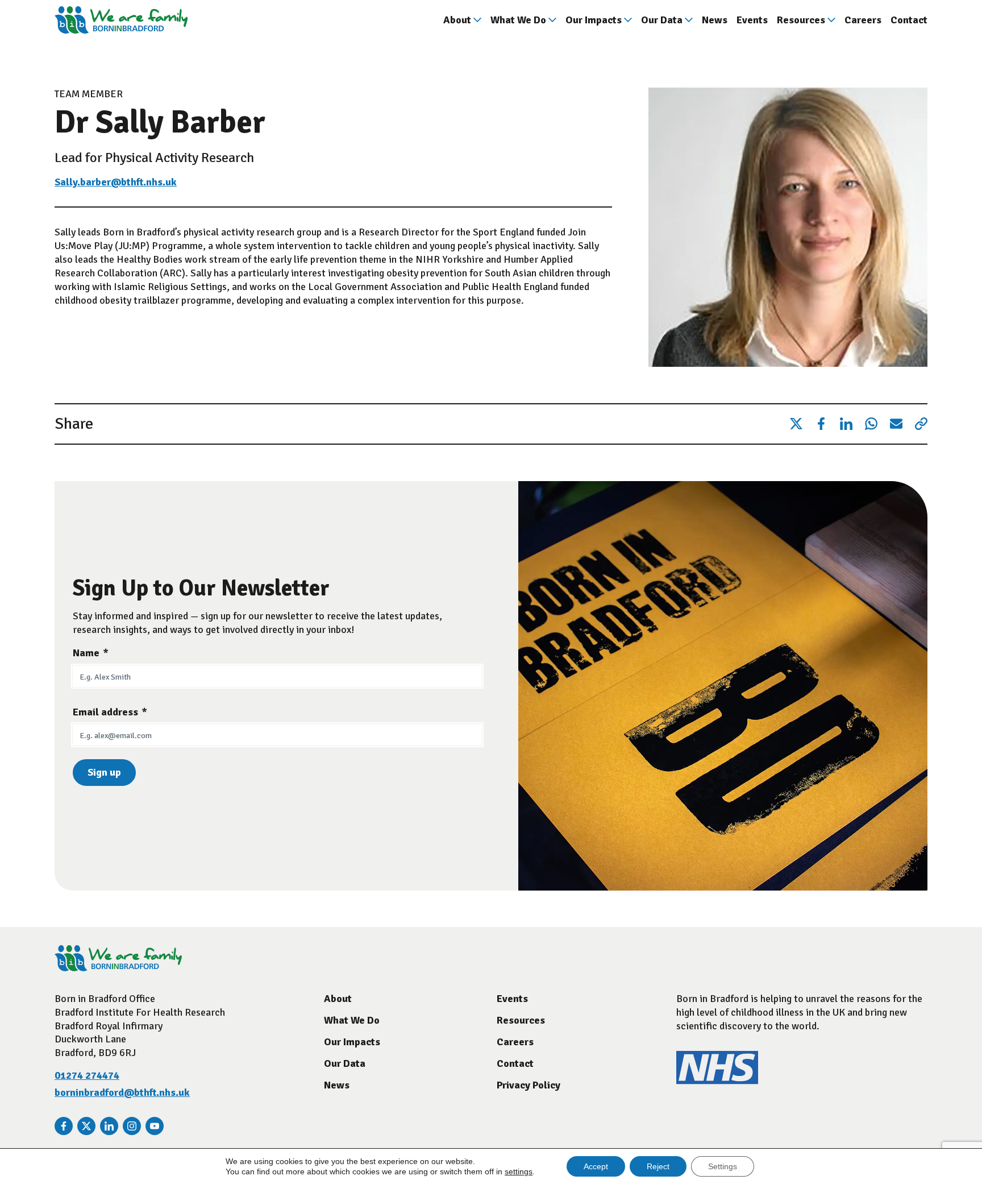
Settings (722, 1166)
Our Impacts (593, 20)
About (457, 20)
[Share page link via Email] (896, 423)
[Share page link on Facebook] (821, 423)
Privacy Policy (528, 1085)
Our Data (662, 20)
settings (518, 1171)
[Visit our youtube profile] (154, 1126)
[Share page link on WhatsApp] (871, 423)
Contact (909, 20)
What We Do (518, 20)
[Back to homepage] (121, 20)
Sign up (104, 772)
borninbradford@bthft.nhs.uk (122, 1092)
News (714, 20)
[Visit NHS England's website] (717, 1081)
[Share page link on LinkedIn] (846, 423)
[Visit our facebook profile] (64, 1126)
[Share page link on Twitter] (796, 423)
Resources (801, 20)
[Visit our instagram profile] (132, 1126)
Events (752, 20)
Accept (596, 1166)
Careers (862, 20)
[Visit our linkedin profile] (109, 1126)
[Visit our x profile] (86, 1126)
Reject (658, 1166)
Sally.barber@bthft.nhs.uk (116, 182)
